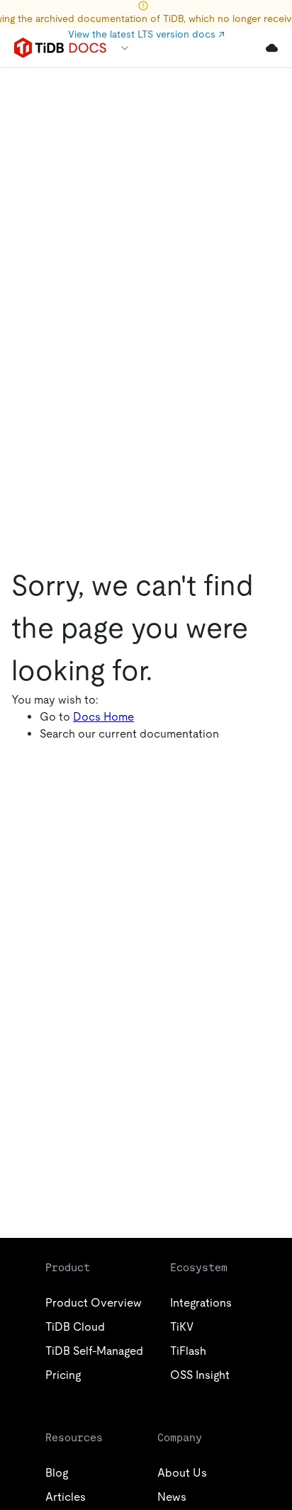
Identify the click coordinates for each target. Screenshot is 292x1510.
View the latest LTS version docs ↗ (146, 34)
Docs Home (103, 716)
